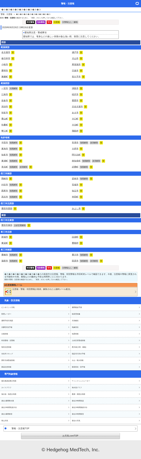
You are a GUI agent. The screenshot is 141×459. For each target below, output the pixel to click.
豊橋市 (11, 255)
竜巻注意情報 (6, 347)
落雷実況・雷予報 (78, 367)
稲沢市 (77, 94)
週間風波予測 (77, 307)
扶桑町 (6, 125)
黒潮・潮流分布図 (78, 394)
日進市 (77, 70)
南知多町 (88, 161)
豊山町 (6, 119)
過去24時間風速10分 (79, 407)
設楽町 (77, 237)
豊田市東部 (15, 225)
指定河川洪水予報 (78, 354)
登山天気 (4, 421)
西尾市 (11, 191)
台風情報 (4, 334)
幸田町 (77, 197)
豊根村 (77, 243)
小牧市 (6, 64)
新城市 (6, 237)
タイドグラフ (6, 388)
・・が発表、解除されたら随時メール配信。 (42, 289)
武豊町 (82, 167)
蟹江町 (6, 131)
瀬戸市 (77, 52)
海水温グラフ (77, 388)
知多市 (11, 155)
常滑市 (87, 142)
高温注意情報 (6, 367)
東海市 (11, 148)
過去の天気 (76, 421)
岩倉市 (6, 100)
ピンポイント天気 (8, 307)
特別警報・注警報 (8, 340)
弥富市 (6, 112)
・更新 (138, 3)
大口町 (77, 119)
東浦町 (11, 161)
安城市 (77, 184)
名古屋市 (7, 52)
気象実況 (75, 327)
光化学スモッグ (7, 354)
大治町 (77, 125)
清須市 (6, 106)
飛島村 (77, 131)
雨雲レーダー (6, 314)
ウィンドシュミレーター (81, 381)
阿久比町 (78, 155)
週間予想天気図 (7, 321)
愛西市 (77, 100)
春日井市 (7, 58)
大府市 (77, 148)
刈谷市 (11, 184)
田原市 (87, 261)
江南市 (6, 94)
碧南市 (82, 178)
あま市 (77, 112)
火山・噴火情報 (77, 360)
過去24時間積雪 (78, 414)
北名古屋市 (79, 106)
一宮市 (11, 88)
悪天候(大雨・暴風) (79, 347)
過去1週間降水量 (7, 401)
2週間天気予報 (6, 327)
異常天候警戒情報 (8, 360)
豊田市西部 (8, 208)
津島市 (77, 88)
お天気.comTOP (70, 436)
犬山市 (77, 58)
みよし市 (78, 208)
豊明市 (6, 70)
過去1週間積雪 (6, 414)
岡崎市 (6, 178)
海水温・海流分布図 (8, 394)
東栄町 (6, 243)
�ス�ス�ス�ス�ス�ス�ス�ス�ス (33, 14)
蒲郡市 (11, 261)
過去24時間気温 (78, 401)
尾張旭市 (78, 64)
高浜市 (11, 197)
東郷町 (6, 76)
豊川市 (82, 255)
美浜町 (16, 167)
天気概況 (75, 321)
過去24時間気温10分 (9, 407)
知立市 (77, 191)
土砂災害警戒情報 (78, 340)
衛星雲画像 (76, 314)
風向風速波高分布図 (8, 381)
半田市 (11, 142)
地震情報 (75, 334)
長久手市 (78, 76)
